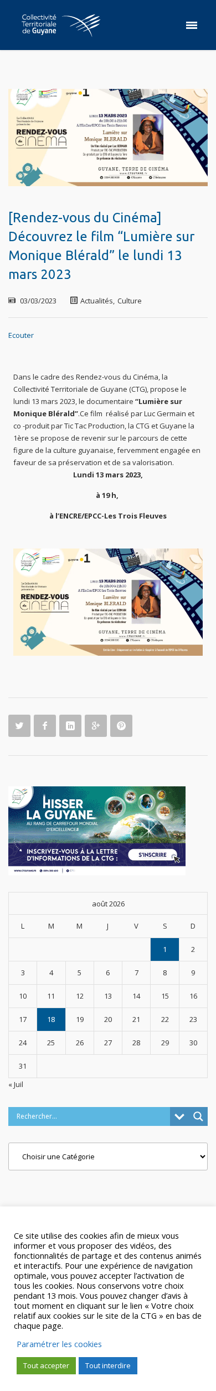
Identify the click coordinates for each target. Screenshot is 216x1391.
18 (51, 1019)
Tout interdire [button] (108, 1365)
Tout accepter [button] (46, 1365)
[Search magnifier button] (198, 1116)
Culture (129, 301)
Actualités (96, 301)
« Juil (15, 1084)
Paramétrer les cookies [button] (59, 1343)
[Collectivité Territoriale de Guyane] (60, 25)
